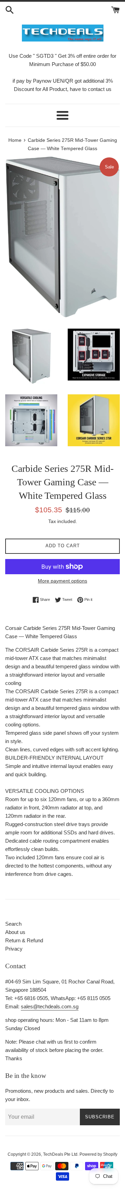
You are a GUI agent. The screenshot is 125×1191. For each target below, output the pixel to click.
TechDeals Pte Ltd (60, 1154)
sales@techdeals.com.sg (49, 1006)
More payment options (62, 581)
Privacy (14, 949)
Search (13, 924)
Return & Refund (24, 940)
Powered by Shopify (98, 1154)
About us (15, 932)
